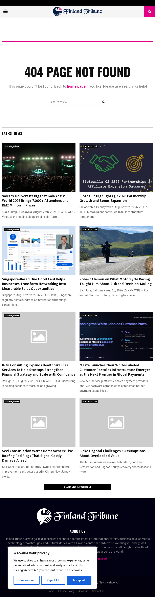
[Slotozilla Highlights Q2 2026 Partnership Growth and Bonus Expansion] (116, 167)
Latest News (12, 133)
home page (76, 86)
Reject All (53, 580)
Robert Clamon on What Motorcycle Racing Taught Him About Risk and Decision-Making (116, 281)
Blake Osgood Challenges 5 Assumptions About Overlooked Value (113, 453)
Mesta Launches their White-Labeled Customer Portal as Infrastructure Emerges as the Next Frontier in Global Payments (115, 370)
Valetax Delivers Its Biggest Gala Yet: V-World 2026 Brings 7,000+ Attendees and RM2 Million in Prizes (35, 201)
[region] (52, 568)
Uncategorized (12, 146)
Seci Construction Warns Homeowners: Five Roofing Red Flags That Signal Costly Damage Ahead (37, 456)
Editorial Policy (66, 591)
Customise (26, 580)
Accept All (79, 580)
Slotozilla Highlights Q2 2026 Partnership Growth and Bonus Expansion (113, 198)
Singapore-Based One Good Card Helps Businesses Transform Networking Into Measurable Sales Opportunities (34, 284)
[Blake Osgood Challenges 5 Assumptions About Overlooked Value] (116, 422)
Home (51, 591)
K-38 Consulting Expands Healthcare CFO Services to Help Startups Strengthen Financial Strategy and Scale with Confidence (38, 370)
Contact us (98, 591)
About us (83, 591)
